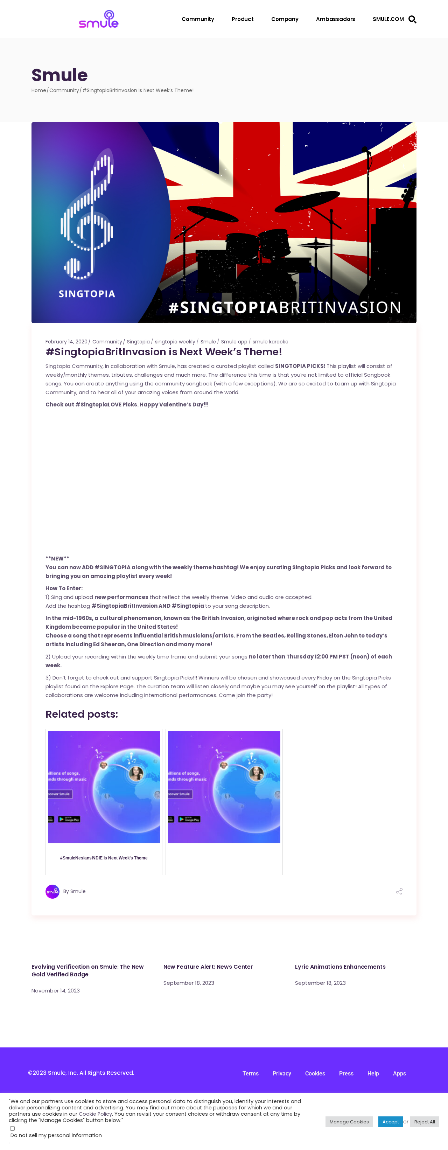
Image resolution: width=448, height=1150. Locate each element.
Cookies (315, 1073)
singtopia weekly (175, 341)
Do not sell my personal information (56, 1135)
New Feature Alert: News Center (208, 967)
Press (346, 1073)
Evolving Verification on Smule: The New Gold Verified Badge (87, 970)
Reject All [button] (424, 1121)
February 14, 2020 (67, 341)
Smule (208, 341)
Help (373, 1073)
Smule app (234, 341)
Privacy (282, 1073)
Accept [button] (391, 1121)
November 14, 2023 (55, 990)
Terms (251, 1073)
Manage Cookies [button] (349, 1121)
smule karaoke (270, 341)
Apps (399, 1073)
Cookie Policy (95, 1113)
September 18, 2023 (188, 983)
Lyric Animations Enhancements (340, 967)
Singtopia (138, 341)
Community (64, 90)
